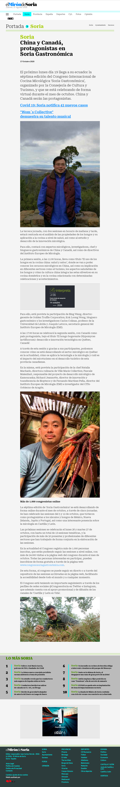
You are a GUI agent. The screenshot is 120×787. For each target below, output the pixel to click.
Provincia (37, 14)
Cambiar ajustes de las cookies (17, 775)
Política (103, 752)
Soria (27, 14)
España (49, 14)
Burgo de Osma (67, 763)
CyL (70, 14)
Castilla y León (107, 764)
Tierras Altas (66, 760)
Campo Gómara (67, 771)
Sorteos (104, 776)
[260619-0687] (60, 296)
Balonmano (85, 763)
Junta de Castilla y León (107, 768)
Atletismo (84, 760)
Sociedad (104, 755)
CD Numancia (86, 752)
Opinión (88, 14)
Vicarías (65, 768)
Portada (17, 14)
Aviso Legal (10, 764)
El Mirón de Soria (29, 4)
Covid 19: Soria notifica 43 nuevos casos (54, 105)
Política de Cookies (13, 766)
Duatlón (84, 768)
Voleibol (84, 757)
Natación (84, 766)
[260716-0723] (60, 721)
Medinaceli (66, 779)
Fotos (78, 14)
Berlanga (65, 755)
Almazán (65, 777)
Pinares (64, 752)
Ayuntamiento (100, 25)
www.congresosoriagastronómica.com (42, 565)
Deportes (60, 14)
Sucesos (111, 25)
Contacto (9, 771)
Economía (104, 757)
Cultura (103, 760)
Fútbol (83, 755)
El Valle (64, 757)
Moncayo (65, 774)
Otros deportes (86, 771)
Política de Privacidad (14, 768)
